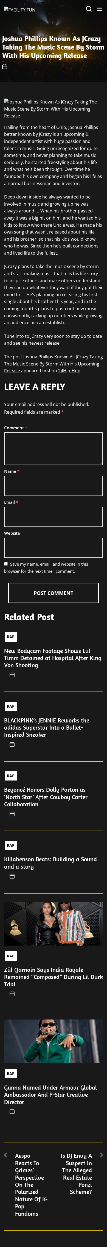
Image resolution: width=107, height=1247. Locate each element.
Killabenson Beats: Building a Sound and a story (50, 862)
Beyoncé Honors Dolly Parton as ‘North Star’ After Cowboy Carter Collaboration (46, 797)
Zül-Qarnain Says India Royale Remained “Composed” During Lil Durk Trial (53, 977)
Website (12, 533)
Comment (15, 427)
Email (11, 502)
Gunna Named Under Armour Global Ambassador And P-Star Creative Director (50, 1095)
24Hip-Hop (69, 371)
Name (11, 471)
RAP (11, 636)
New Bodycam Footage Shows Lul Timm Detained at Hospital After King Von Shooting (53, 658)
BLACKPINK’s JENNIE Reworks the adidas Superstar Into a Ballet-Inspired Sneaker (46, 727)
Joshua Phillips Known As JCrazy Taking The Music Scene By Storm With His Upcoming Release (53, 364)
